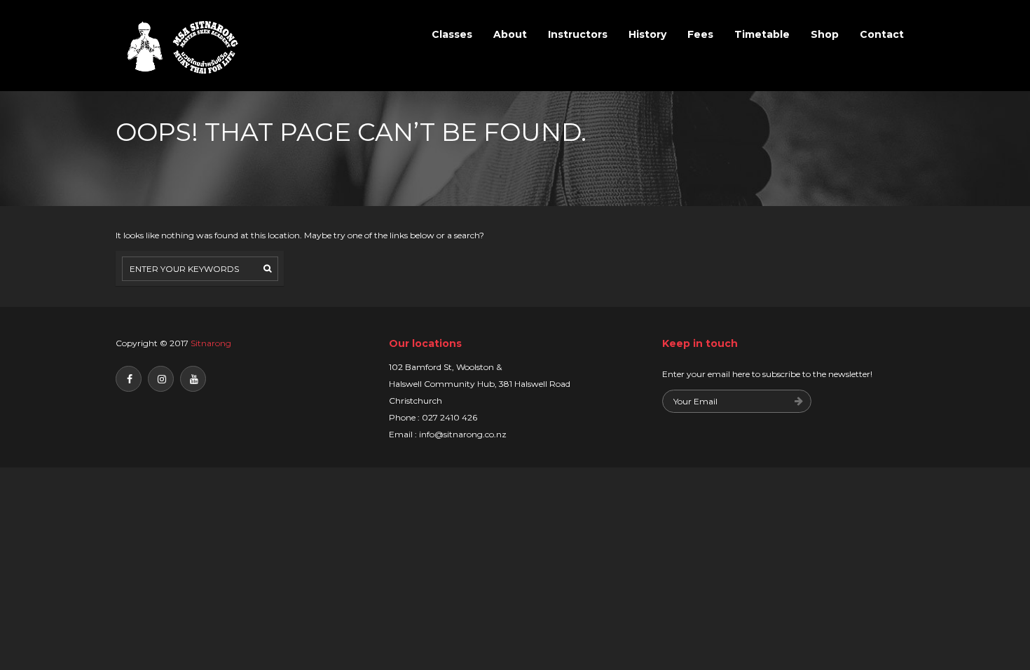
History (647, 34)
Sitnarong (211, 343)
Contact (882, 34)
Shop (825, 34)
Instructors (577, 34)
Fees (700, 34)
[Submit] (798, 401)
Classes (452, 34)
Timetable (762, 34)
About (510, 34)
